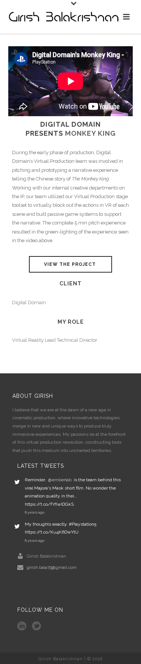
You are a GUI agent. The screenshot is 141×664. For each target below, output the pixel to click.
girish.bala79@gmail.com (52, 567)
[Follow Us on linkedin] (21, 626)
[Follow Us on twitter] (36, 626)
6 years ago (34, 512)
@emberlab (59, 479)
